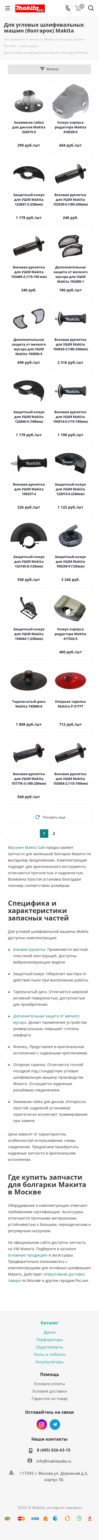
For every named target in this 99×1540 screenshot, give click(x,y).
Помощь (49, 1374)
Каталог (50, 1323)
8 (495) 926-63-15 (53, 1450)
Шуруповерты (49, 1347)
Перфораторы (49, 1339)
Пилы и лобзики (50, 1354)
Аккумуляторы (49, 1361)
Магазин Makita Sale (26, 847)
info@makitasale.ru (53, 1461)
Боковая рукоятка (29, 949)
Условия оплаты (49, 1383)
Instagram (41, 1424)
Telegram (55, 1424)
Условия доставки (49, 1391)
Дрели (50, 1332)
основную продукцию (28, 1255)
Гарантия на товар (50, 1398)
